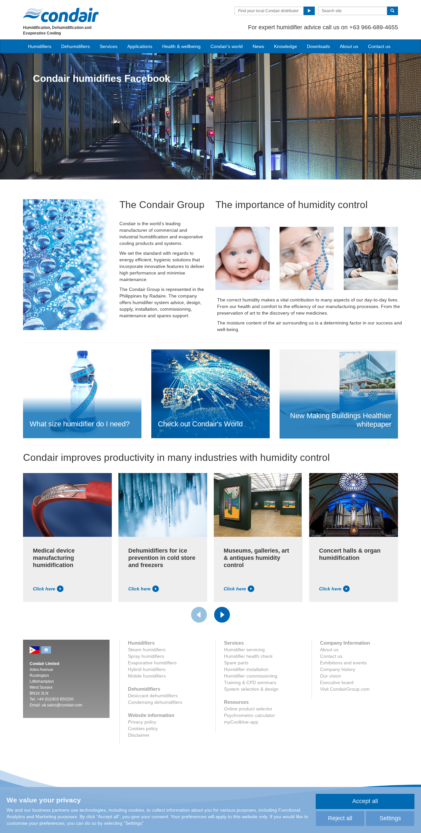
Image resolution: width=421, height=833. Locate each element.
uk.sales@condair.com (62, 705)
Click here (44, 588)
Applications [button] (139, 46)
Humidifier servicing (244, 649)
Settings (390, 818)
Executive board (337, 682)
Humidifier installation (246, 669)
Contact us (379, 46)
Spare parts (236, 662)
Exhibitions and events (343, 662)
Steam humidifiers (146, 649)
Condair (61, 14)
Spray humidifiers (146, 656)
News (258, 46)
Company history (337, 669)
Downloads (318, 46)
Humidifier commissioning (250, 675)
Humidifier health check (248, 656)
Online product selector (248, 708)
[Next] (222, 615)
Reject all (340, 818)
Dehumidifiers (75, 46)
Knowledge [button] (285, 46)
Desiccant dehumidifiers (153, 695)
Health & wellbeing (181, 46)
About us (349, 46)
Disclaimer (139, 735)
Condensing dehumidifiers (155, 702)
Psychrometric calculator (249, 715)
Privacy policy (142, 722)
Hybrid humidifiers (146, 669)
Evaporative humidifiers (152, 662)
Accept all (365, 801)
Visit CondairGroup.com (345, 689)
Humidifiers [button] (39, 46)
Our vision (330, 675)
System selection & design (251, 689)
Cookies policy (143, 728)
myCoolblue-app (241, 722)
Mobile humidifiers (147, 675)
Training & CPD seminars (250, 682)
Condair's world (226, 46)
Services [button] (108, 46)
